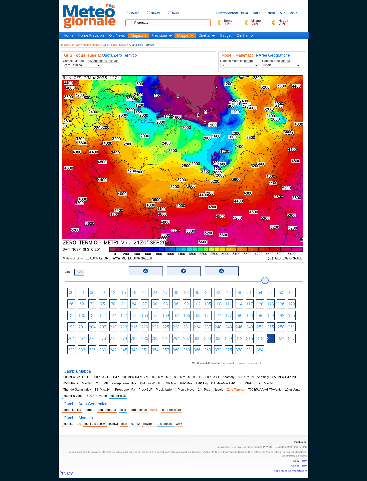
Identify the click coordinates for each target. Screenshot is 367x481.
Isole (293, 13)
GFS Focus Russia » (116, 44)
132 (71, 315)
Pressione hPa (125, 389)
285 (144, 338)
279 (123, 338)
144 (113, 315)
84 (134, 304)
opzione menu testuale (103, 61)
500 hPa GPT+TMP (106, 377)
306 (218, 338)
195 (291, 315)
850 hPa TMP (161, 377)
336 (92, 350)
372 (218, 350)
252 (260, 327)
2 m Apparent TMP (124, 383)
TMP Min (170, 383)
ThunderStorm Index (77, 389)
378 (239, 350)
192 (281, 315)
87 (144, 304)
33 (186, 292)
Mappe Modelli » (92, 44)
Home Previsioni (91, 35)
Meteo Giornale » (71, 44)
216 (134, 327)
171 (207, 315)
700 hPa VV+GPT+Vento (265, 389)
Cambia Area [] (276, 61)
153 (144, 315)
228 (176, 327)
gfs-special (165, 424)
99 (186, 304)
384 (260, 350)
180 (239, 315)
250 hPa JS (118, 396)
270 (92, 338)
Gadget (226, 35)
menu (248, 61)
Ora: (68, 272)
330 (71, 350)
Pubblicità (300, 442)
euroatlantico (72, 410)
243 (228, 327)
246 (239, 327)
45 (228, 292)
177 (228, 315)
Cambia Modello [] (236, 61)
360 (176, 350)
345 (123, 350)
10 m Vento (292, 389)
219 (144, 327)
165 (186, 315)
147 (123, 315)
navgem (148, 424)
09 (102, 292)
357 (165, 350)
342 (113, 350)
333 (81, 350)
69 (81, 304)
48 (239, 292)
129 (291, 304)
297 (186, 338)
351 (144, 350)
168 (197, 315)
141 (102, 315)
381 (249, 350)
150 (134, 315)
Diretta (204, 35)
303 (207, 338)
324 (281, 338)
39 (207, 292)
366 (197, 350)
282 (134, 338)
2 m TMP (102, 383)
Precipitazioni (165, 389)
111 (228, 304)
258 (281, 327)
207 (102, 327)
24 (155, 292)
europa (89, 410)
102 (197, 304)
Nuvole (218, 389)
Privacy (66, 473)
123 (270, 304)
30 (176, 292)
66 (71, 304)
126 (281, 304)
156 (155, 315)
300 (197, 338)
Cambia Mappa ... (91, 61)
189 (270, 315)
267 (81, 338)
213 (123, 327)
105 (207, 304)
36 (197, 292)
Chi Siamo (245, 35)
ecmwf (113, 424)
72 (92, 304)
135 (81, 315)
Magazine (138, 35)
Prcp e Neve (186, 389)
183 (249, 315)
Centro (270, 13)
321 (270, 338)
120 (260, 304)
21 (144, 292)
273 (102, 338)
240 (218, 327)
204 (92, 327)
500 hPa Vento (97, 396)
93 (165, 304)
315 (249, 338)
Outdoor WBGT (150, 383)
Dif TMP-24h (266, 383)
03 (81, 292)
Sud (282, 13)
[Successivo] (221, 271)
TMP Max (186, 383)
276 (113, 338)
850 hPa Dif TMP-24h (78, 383)
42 (218, 292)
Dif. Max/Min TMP (223, 383)
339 (102, 350)
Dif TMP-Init (246, 383)
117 (249, 304)
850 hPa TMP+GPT (187, 377)
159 (165, 315)
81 (123, 304)
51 (249, 292)
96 (176, 304)
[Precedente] (145, 271)
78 (113, 304)
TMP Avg (202, 383)
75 (102, 304)
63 (291, 292)
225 (165, 327)
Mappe (182, 35)
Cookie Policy (299, 465)
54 (260, 292)
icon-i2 (135, 424)
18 (134, 292)
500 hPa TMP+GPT (135, 377)
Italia (244, 13)
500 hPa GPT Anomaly (219, 377)
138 (92, 315)
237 (207, 327)
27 (165, 292)
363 (186, 350)
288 (155, 338)
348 (134, 350)
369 (207, 350)
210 (113, 327)
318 (260, 338)
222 (155, 327)
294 (176, 338)
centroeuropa (107, 410)
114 (239, 304)
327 (291, 338)
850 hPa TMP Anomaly (253, 377)
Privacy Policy (299, 460)
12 (113, 292)
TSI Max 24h (103, 389)
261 (291, 327)
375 (228, 350)
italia (123, 410)
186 (260, 315)
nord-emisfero (171, 410)
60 (281, 292)
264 (71, 338)
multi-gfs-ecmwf (95, 424)
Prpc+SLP (145, 389)
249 (249, 327)
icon (124, 424)
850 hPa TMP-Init (284, 377)
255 (270, 327)
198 (71, 327)
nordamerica (138, 410)
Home (69, 35)
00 (71, 292)
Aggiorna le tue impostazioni (290, 470)
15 (123, 292)
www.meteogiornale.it (249, 363)
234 (197, 327)
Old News (117, 35)
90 (155, 304)
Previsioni (159, 35)
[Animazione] (183, 271)
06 (92, 292)
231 (186, 327)
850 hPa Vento (73, 396)
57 (270, 292)
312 (239, 338)
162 (176, 315)
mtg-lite (68, 424)
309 (228, 338)
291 (165, 338)
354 (155, 350)
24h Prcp (204, 389)
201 (81, 327)
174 (218, 315)
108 (218, 304)
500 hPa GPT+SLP (76, 377)
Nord (256, 13)
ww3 (179, 424)
